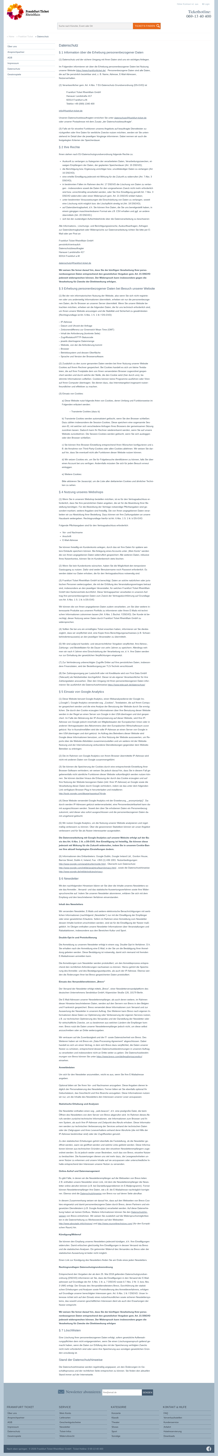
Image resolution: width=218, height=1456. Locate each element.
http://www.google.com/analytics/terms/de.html (82, 864)
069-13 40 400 (198, 16)
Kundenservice (171, 1422)
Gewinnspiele (14, 74)
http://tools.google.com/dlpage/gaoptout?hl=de (82, 793)
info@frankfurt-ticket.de (71, 110)
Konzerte (116, 1413)
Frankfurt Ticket (25, 36)
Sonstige (116, 1436)
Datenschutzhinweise (91, 1193)
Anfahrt (167, 1427)
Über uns (12, 46)
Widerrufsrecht (67, 1436)
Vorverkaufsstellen (173, 1417)
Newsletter (65, 1427)
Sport (114, 1431)
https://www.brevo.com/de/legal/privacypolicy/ (119, 1056)
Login (207, 4)
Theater (116, 1422)
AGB (10, 57)
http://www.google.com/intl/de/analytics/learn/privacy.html (87, 867)
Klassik (115, 1417)
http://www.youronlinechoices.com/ (115, 1223)
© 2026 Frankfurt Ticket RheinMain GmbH (50, 1449)
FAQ (166, 1413)
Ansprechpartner (16, 52)
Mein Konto (65, 1413)
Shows (115, 1427)
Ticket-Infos (65, 1431)
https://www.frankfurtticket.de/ (91, 70)
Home (11, 36)
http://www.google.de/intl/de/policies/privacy (81, 871)
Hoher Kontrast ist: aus (187, 4)
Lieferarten (65, 1417)
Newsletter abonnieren (83, 1392)
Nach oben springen (17, 1449)
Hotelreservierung (173, 1431)
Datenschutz (14, 69)
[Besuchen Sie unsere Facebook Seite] (208, 1448)
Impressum (13, 63)
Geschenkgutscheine (70, 1422)
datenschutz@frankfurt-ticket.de (130, 117)
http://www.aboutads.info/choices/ (76, 1223)
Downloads (169, 1436)
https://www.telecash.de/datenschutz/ (126, 684)
